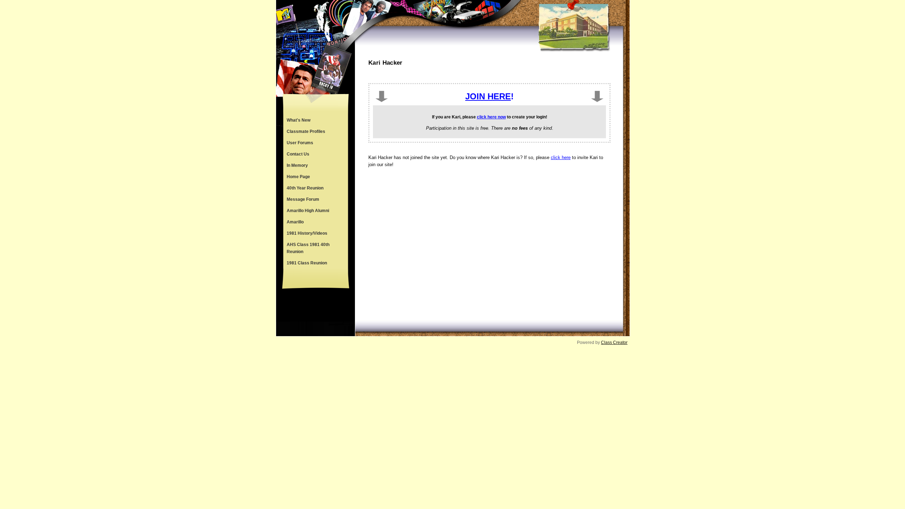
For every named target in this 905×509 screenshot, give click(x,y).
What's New (298, 120)
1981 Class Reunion (307, 263)
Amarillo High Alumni (308, 210)
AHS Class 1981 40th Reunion (308, 248)
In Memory (297, 165)
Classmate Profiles (306, 131)
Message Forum (303, 199)
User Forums (300, 142)
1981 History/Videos (307, 233)
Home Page (298, 176)
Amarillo (295, 222)
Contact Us (298, 154)
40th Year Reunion (305, 188)
